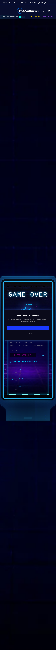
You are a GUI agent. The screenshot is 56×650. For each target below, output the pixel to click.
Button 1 (19, 369)
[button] (5, 7)
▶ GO (42, 355)
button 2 (19, 378)
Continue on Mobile (28, 334)
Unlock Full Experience (28, 328)
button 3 (19, 387)
